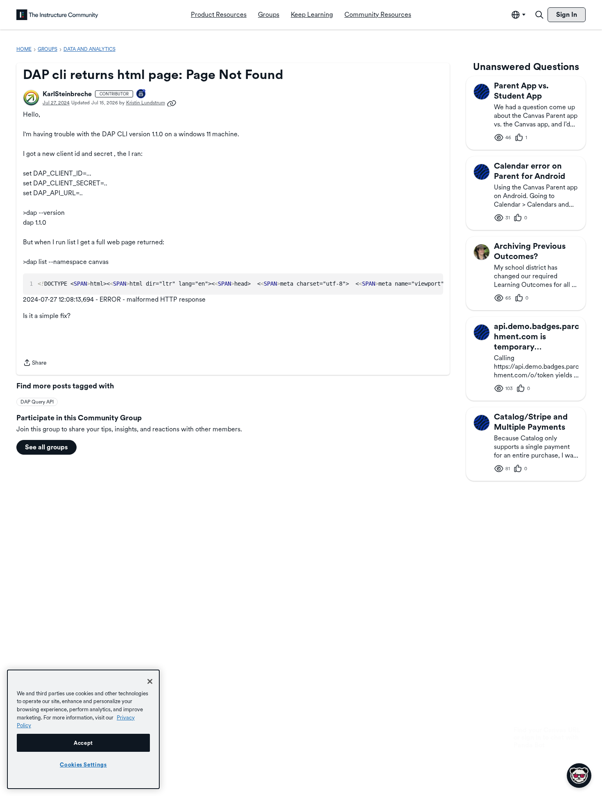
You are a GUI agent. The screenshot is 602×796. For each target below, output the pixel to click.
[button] (31, 98)
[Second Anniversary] (141, 94)
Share (35, 363)
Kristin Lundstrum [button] (145, 103)
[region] (83, 729)
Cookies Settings (83, 764)
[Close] (150, 681)
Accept (83, 743)
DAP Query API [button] (37, 402)
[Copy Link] (172, 102)
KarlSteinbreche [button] (67, 94)
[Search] (539, 14)
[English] (57, 14)
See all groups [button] (46, 447)
